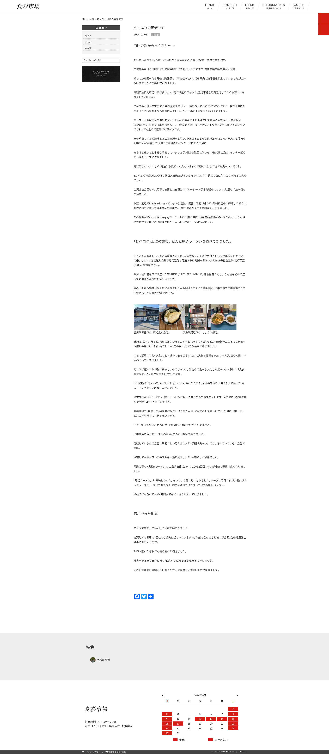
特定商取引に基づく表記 (115, 752)
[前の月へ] (162, 694)
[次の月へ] (237, 694)
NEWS (88, 42)
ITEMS (250, 6)
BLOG (88, 36)
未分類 (155, 34)
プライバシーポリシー (91, 752)
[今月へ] (177, 692)
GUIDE (299, 6)
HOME (210, 6)
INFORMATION (273, 6)
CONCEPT (230, 6)
